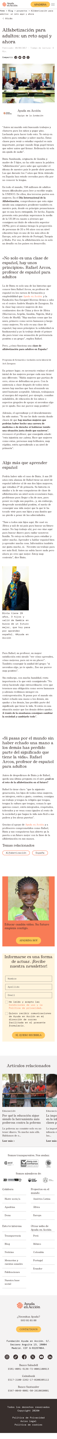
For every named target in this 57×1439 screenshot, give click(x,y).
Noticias (9, 1252)
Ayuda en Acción (32, 296)
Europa (37, 1215)
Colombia (38, 1252)
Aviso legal (28, 1421)
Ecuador (37, 1268)
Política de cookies (28, 1425)
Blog (7, 1244)
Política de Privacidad (28, 1418)
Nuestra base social (12, 1282)
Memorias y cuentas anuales (14, 1262)
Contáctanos (29, 1329)
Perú (35, 1236)
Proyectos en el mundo (40, 1191)
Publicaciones (12, 1272)
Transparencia (13, 1236)
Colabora (7, 1189)
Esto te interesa (12, 1226)
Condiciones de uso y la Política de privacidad (26, 1006)
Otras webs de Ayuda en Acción (41, 1228)
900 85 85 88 (28, 1320)
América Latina (41, 1199)
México (37, 1244)
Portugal (38, 1260)
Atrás (9, 18)
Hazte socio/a (12, 1199)
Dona (8, 1215)
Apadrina (10, 1207)
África (36, 1207)
